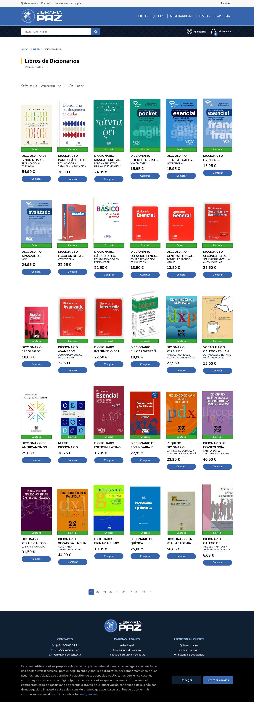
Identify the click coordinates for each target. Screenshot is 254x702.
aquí (57, 694)
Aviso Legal (127, 645)
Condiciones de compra (68, 3)
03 (104, 592)
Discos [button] (204, 16)
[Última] (163, 590)
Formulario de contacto (67, 654)
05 (117, 592)
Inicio (24, 49)
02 (97, 592)
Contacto (46, 3)
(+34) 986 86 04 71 (67, 645)
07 (130, 592)
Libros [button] (142, 16)
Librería (36, 49)
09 (143, 592)
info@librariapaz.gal (67, 650)
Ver (71, 85)
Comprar (36, 179)
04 (110, 592)
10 (149, 592)
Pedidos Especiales (189, 650)
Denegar (186, 680)
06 (123, 592)
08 (136, 592)
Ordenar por (29, 85)
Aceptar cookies (218, 680)
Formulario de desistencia (189, 654)
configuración (88, 694)
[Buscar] (95, 31)
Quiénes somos (29, 3)
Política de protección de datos (127, 654)
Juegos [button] (158, 16)
